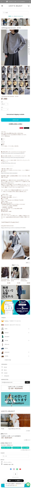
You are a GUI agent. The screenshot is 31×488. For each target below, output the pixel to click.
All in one (7, 344)
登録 (27, 382)
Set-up (6, 348)
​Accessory (7, 352)
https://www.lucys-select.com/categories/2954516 (13, 157)
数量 (2, 107)
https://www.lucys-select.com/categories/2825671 (13, 153)
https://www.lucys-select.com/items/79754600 (13, 227)
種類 (2, 102)
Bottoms (7, 332)
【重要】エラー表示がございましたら (15, 16)
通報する (27, 262)
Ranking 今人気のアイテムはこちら (13, 321)
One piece (7, 336)
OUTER (6, 340)
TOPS (6, 328)
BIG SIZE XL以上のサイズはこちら (12, 325)
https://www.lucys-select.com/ (9, 163)
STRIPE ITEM (8, 360)
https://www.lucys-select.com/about (9, 173)
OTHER (6, 356)
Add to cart (16, 120)
